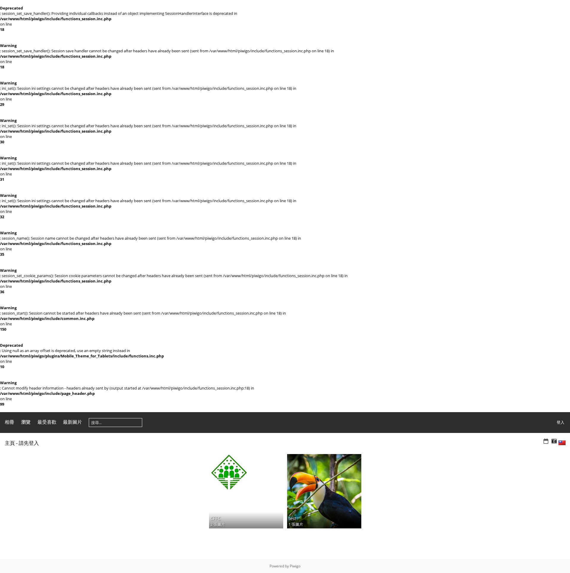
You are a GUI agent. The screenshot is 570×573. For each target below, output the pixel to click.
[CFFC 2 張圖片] (246, 473)
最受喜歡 (46, 422)
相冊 (9, 422)
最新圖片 (72, 422)
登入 (560, 422)
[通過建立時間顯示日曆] (554, 441)
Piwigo (295, 566)
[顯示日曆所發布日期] (546, 441)
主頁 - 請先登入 (22, 442)
